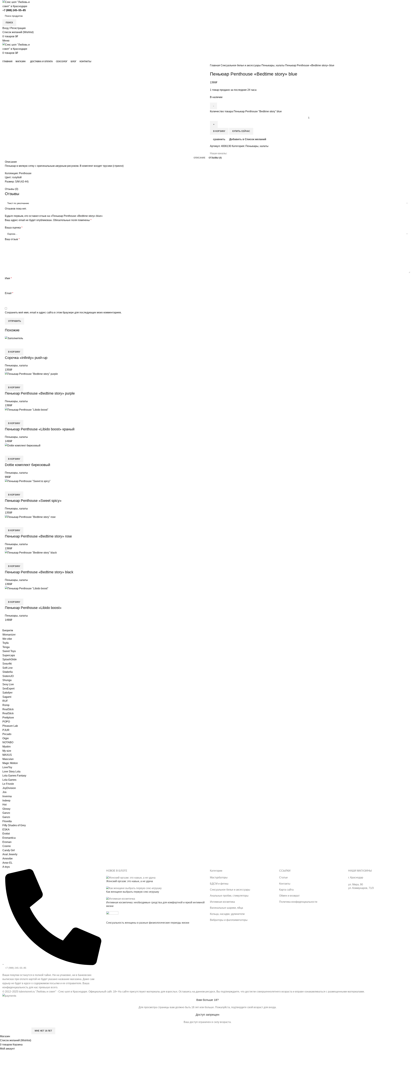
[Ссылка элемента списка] (52, 929)
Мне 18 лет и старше (15, 1031)
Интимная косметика (222, 901)
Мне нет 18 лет (43, 1031)
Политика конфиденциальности (298, 901)
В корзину (219, 131)
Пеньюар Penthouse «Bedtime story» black (39, 572)
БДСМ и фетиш (219, 883)
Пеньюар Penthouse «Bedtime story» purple (40, 393)
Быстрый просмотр (18, 344)
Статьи (283, 877)
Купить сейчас (241, 131)
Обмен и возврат (289, 895)
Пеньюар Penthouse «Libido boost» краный (39, 429)
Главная (215, 65)
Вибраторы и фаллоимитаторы (229, 920)
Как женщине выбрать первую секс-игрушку (132, 891)
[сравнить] (9, 344)
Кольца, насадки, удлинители (227, 914)
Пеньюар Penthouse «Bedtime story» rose (38, 536)
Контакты (284, 883)
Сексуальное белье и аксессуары (241, 65)
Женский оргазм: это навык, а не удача (129, 881)
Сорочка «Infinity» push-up (26, 358)
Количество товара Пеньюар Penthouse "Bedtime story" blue (246, 111)
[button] (14, 352)
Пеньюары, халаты (273, 65)
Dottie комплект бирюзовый (27, 465)
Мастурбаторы (219, 877)
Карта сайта (286, 889)
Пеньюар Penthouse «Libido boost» (33, 608)
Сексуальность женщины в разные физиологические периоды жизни (147, 922)
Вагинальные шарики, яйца (226, 907)
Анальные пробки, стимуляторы (229, 895)
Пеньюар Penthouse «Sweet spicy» (33, 501)
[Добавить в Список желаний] (26, 344)
